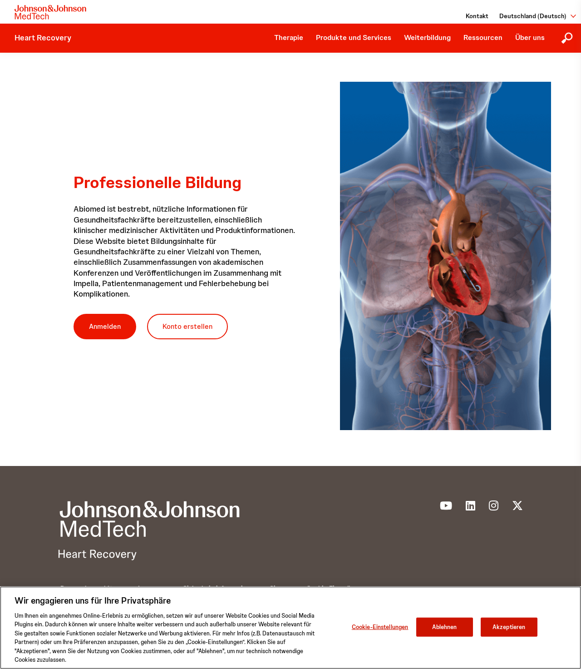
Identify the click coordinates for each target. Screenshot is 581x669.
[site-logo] (50, 12)
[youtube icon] (446, 507)
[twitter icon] (517, 507)
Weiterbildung (427, 37)
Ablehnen (444, 627)
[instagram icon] (493, 507)
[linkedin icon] (470, 507)
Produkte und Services (353, 37)
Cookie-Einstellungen (380, 627)
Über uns (530, 37)
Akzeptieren (508, 627)
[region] (290, 627)
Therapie (288, 37)
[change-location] (570, 16)
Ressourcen (482, 37)
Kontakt (477, 16)
